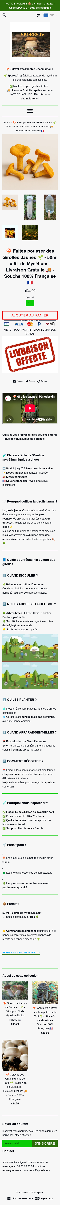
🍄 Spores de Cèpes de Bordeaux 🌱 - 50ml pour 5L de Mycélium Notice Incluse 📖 (15, 1011)
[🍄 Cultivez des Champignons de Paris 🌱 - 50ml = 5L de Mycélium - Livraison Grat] (15, 1055)
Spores (40, 1192)
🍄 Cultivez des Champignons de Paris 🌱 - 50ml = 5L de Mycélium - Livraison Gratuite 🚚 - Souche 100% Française (15, 1087)
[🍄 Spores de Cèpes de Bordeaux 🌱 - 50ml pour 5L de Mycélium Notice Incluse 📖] (15, 990)
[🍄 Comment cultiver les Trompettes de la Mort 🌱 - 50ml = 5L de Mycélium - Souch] (45, 992)
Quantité (30, 297)
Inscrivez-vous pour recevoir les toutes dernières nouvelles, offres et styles (29, 1133)
